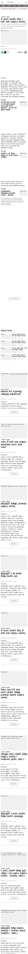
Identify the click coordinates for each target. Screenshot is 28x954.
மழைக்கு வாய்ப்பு (20, 201)
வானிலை (20, 198)
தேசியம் (9, 5)
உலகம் (14, 5)
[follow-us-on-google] (25, 52)
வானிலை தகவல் (12, 201)
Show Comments (14, 298)
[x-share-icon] (5, 53)
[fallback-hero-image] (6, 336)
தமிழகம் (3, 5)
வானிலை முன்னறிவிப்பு (6, 204)
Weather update (4, 201)
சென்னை (7, 198)
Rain (11, 198)
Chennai (3, 198)
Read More (14, 412)
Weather (15, 198)
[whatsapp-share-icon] (2, 53)
